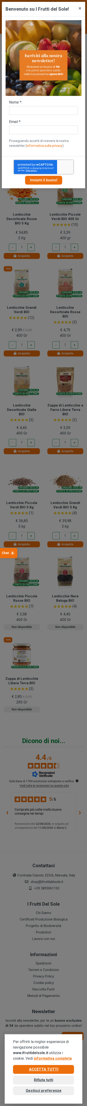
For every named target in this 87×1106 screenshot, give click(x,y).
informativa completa (53, 1058)
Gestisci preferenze (43, 1090)
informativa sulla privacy (44, 146)
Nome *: (15, 102)
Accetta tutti (43, 1069)
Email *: (15, 122)
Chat (5, 553)
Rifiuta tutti (43, 1080)
